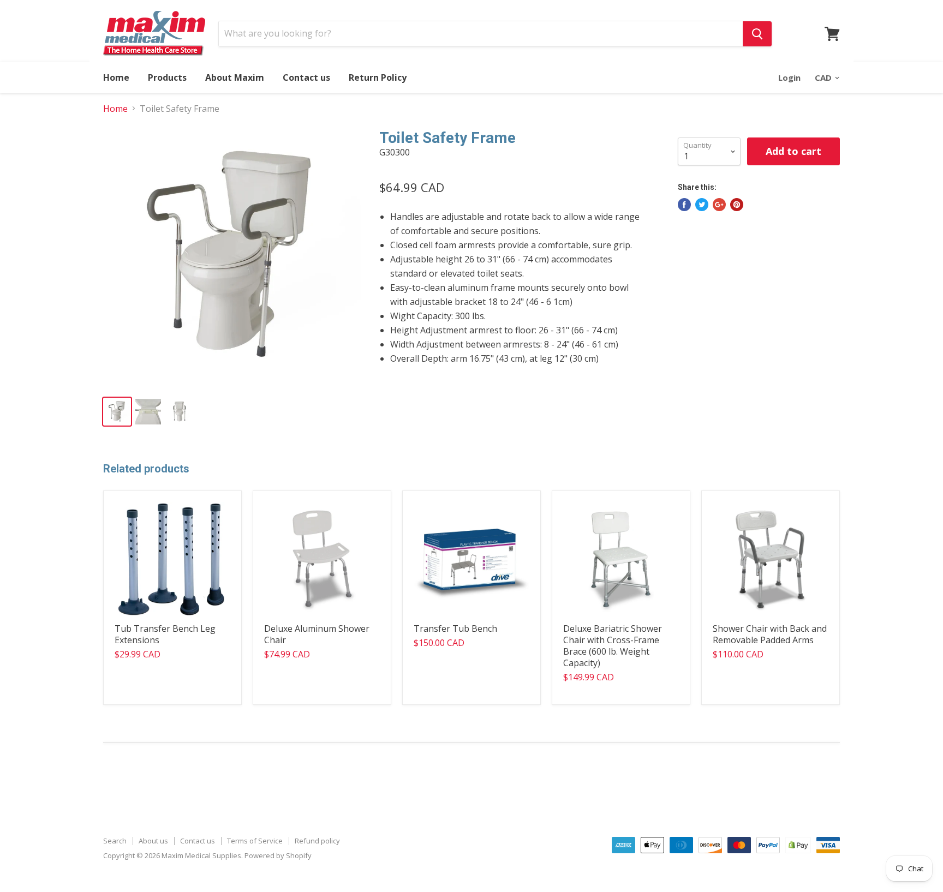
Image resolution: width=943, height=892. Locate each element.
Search (115, 841)
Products (167, 77)
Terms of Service (255, 841)
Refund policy (317, 841)
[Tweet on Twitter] (701, 204)
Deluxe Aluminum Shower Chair (316, 634)
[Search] (757, 33)
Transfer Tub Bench (455, 628)
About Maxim (234, 77)
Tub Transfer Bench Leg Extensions (165, 634)
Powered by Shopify (278, 855)
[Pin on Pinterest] (736, 204)
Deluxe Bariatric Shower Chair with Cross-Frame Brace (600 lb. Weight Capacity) (612, 645)
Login (789, 77)
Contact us (306, 77)
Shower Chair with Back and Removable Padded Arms (770, 634)
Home (116, 77)
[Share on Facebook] (684, 204)
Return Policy (378, 77)
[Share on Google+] (719, 204)
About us (153, 841)
